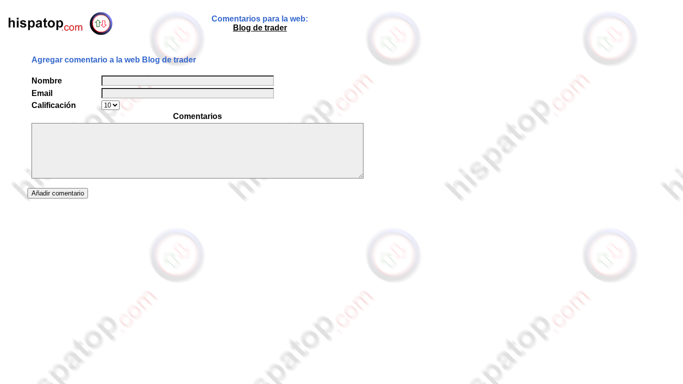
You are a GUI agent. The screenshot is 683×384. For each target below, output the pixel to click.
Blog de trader (260, 28)
